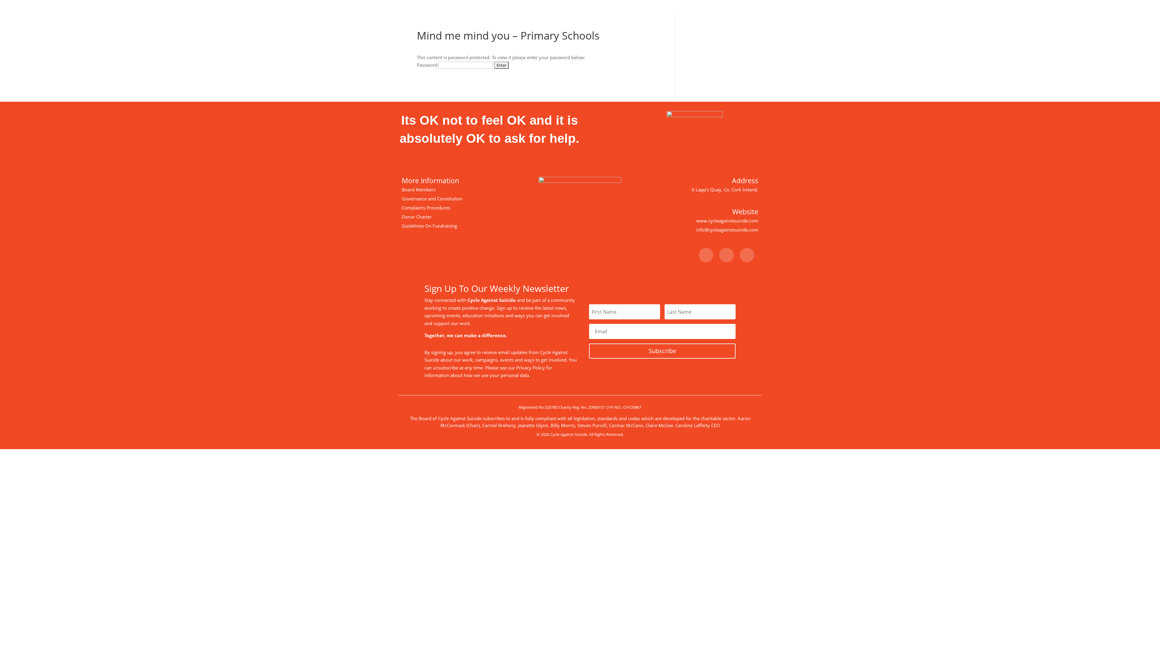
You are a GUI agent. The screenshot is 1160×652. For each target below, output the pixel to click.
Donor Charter (417, 217)
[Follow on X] (726, 255)
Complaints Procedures (426, 208)
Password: (427, 65)
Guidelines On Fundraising (429, 226)
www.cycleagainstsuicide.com (727, 221)
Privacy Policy (530, 368)
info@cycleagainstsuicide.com (727, 230)
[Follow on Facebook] (706, 255)
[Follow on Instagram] (747, 255)
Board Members (419, 190)
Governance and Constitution (432, 199)
